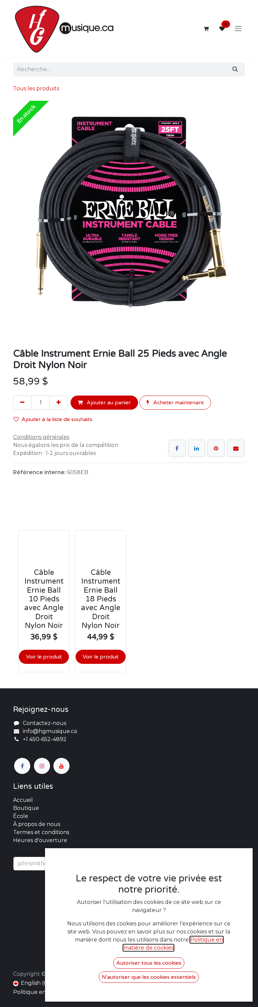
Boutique (26, 808)
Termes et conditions (41, 832)
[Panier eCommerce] (206, 28)
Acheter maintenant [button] (178, 402)
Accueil (23, 800)
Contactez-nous (44, 723)
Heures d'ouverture (40, 840)
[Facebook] (177, 448)
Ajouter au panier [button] (108, 402)
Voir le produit (44, 656)
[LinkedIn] (196, 448)
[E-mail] (236, 448)
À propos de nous (36, 824)
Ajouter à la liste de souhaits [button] (57, 419)
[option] (129, 585)
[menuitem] (33, 983)
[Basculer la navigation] (238, 29)
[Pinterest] (216, 448)
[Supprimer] (22, 403)
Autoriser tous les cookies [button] (148, 963)
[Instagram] (42, 766)
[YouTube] (61, 766)
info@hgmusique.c (48, 731)
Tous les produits (36, 88)
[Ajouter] (58, 403)
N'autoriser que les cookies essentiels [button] (149, 977)
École (20, 816)
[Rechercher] (235, 69)
